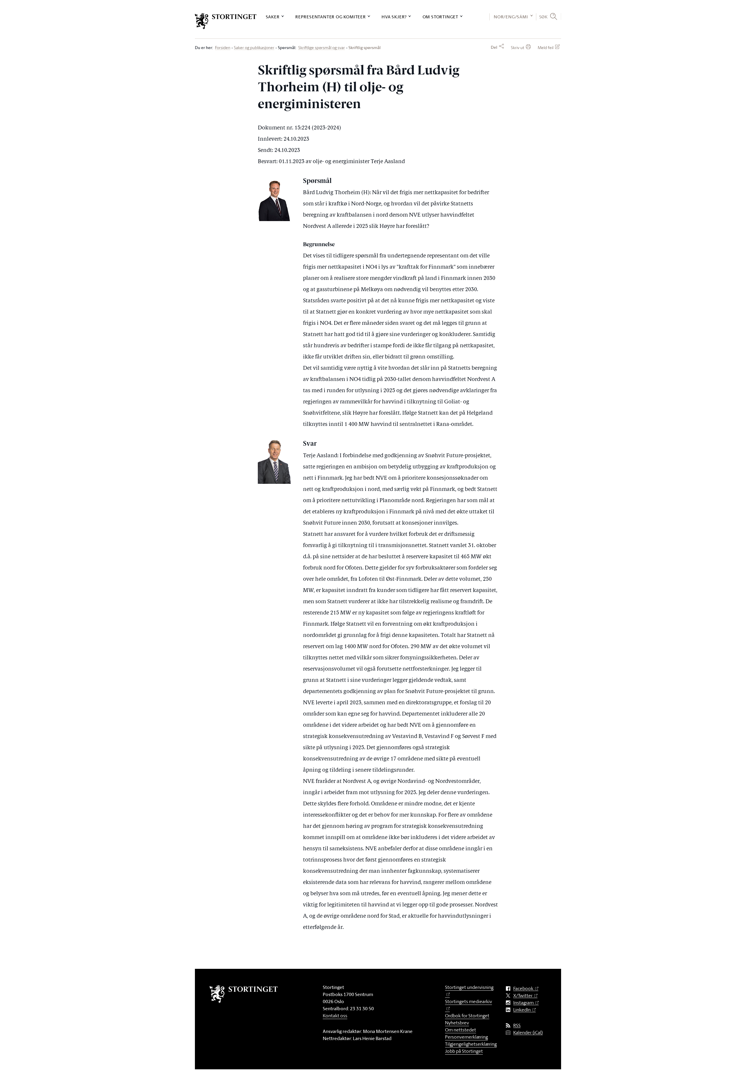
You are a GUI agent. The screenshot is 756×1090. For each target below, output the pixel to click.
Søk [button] (543, 17)
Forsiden (222, 48)
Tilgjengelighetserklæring (471, 1044)
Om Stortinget (440, 17)
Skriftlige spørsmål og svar (321, 48)
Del (494, 47)
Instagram (523, 1002)
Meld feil (545, 47)
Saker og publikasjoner (254, 48)
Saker (273, 17)
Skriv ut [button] (517, 47)
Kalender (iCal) (528, 1032)
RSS (517, 1025)
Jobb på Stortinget (464, 1051)
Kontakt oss (335, 1015)
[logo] (226, 21)
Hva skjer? (394, 17)
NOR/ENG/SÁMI (511, 16)
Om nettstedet (460, 1029)
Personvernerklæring (466, 1037)
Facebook (523, 988)
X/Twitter (522, 995)
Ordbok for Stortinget (467, 1015)
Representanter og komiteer (330, 17)
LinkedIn (522, 1009)
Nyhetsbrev (457, 1022)
